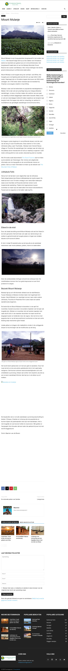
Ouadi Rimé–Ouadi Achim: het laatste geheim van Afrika (6, 538)
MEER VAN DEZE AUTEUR (27, 522)
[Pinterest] (11, 488)
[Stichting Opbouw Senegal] (27, 628)
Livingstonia (40, 499)
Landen (9, 8)
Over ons (43, 8)
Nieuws (22, 8)
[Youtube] (64, 659)
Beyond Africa (35, 8)
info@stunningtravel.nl (25, 662)
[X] (7, 488)
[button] (65, 9)
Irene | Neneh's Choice (54, 27)
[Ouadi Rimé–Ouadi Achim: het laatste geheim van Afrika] (7, 530)
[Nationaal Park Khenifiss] (27, 621)
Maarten (16, 508)
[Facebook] (3, 488)
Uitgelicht (16, 8)
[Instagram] (52, 659)
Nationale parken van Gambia (55, 56)
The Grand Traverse (28, 157)
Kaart (27, 8)
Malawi (7, 13)
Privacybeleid (16, 669)
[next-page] (5, 545)
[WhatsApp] (15, 488)
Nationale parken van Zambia (55, 62)
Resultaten (63, 133)
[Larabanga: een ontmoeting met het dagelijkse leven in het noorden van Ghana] (37, 530)
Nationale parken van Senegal (55, 58)
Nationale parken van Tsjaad (55, 60)
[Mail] (56, 659)
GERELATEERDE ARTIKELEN (10, 522)
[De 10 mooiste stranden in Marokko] (27, 635)
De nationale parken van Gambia (10, 499)
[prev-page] (2, 545)
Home (3, 8)
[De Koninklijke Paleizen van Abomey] (22, 530)
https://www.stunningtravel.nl (20, 510)
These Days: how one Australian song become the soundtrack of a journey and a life (56, 37)
